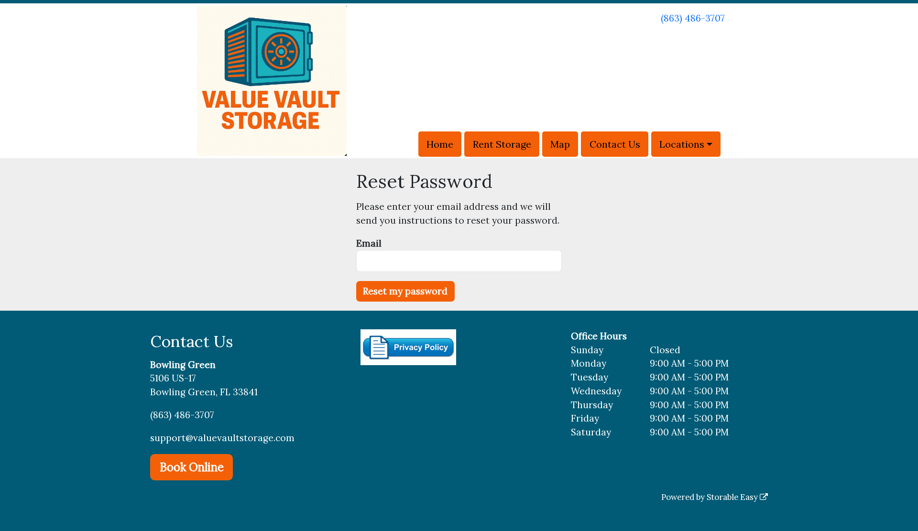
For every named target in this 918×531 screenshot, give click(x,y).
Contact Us (615, 144)
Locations (681, 144)
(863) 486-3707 (693, 18)
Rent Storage (502, 144)
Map (560, 144)
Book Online (192, 467)
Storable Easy (733, 497)
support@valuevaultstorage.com (222, 438)
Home (439, 144)
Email (369, 243)
